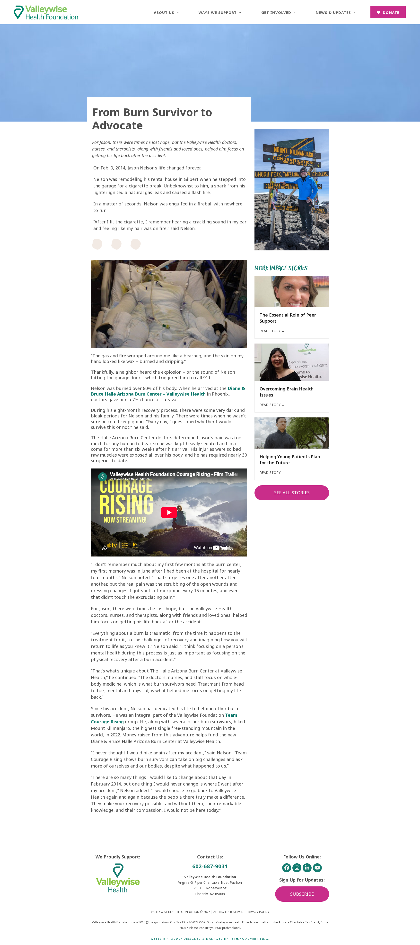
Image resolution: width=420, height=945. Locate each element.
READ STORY (272, 330)
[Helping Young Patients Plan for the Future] (291, 432)
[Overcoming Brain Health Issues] (291, 362)
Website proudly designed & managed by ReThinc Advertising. (210, 938)
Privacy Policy (258, 912)
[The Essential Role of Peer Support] (291, 291)
